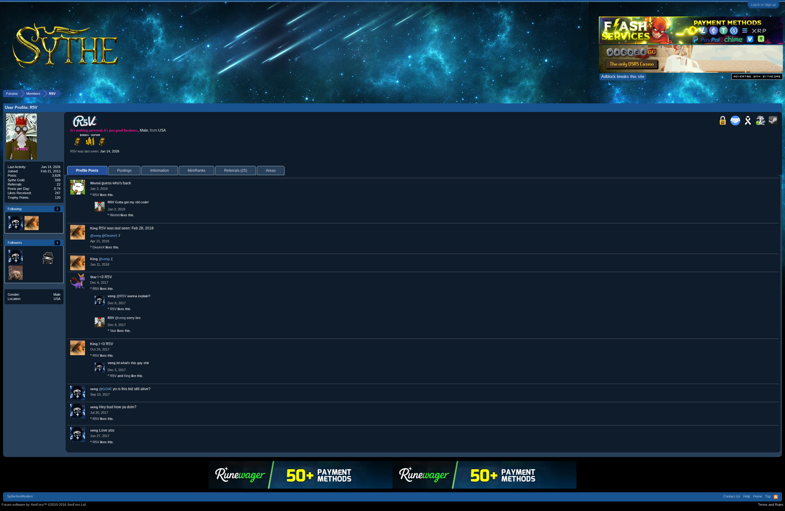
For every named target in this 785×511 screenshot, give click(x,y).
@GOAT (105, 389)
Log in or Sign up (763, 4)
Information (159, 170)
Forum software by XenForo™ (44, 504)
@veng (95, 235)
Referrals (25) (235, 170)
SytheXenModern (20, 496)
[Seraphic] (31, 256)
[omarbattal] (47, 256)
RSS (776, 497)
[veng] (15, 222)
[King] (31, 222)
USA (57, 299)
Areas (271, 170)
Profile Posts (87, 170)
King (94, 228)
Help (746, 496)
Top (768, 496)
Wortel (95, 183)
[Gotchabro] (15, 272)
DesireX (99, 247)
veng (112, 296)
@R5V (121, 296)
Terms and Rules (770, 504)
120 (57, 197)
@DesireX (109, 235)
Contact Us (731, 496)
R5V (96, 195)
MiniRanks (196, 170)
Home (757, 496)
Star (93, 277)
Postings (124, 170)
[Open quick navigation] (778, 93)
